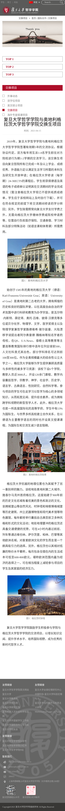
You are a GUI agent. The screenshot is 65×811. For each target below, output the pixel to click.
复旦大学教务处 (10, 698)
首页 (34, 18)
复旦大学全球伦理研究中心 (48, 690)
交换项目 (23, 18)
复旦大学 (6, 694)
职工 (9, 2)
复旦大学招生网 (10, 703)
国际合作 (42, 18)
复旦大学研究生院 (11, 707)
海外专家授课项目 (17, 115)
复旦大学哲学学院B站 (13, 750)
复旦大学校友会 (10, 729)
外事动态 (12, 96)
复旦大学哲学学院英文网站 (15, 690)
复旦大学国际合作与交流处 (15, 725)
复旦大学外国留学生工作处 (15, 720)
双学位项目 (13, 100)
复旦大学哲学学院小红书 (14, 745)
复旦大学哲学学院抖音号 (14, 741)
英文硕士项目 (15, 105)
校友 (16, 2)
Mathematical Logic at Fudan (48, 712)
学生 (3, 2)
